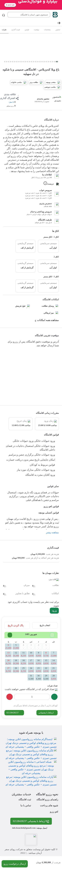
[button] (56, 61)
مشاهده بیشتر (52, 532)
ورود (54, 610)
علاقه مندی (10, 94)
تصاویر (57, 30)
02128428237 (13, 712)
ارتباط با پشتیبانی (46, 712)
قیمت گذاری (15, 30)
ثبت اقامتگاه (25, 799)
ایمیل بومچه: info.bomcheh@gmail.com (29, 828)
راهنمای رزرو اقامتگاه (47, 799)
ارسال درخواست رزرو (15, 864)
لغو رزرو (54, 811)
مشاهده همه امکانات (48, 320)
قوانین (27, 30)
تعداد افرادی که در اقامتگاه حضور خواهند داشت (29, 689)
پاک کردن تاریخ (16, 625)
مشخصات (47, 30)
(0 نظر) (11, 102)
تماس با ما (26, 805)
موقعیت (36, 30)
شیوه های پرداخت (49, 805)
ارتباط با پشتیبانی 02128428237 (29, 821)
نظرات (4, 30)
